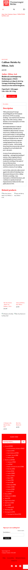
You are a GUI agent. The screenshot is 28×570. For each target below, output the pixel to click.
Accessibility (10, 558)
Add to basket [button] (8, 312)
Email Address (6, 532)
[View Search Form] (14, 9)
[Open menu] (3, 9)
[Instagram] (20, 566)
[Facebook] (12, 566)
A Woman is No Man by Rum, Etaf (7, 424)
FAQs (4, 558)
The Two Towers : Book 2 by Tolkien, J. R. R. (8, 304)
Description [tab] (5, 104)
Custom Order (14, 437)
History (5, 59)
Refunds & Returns (20, 558)
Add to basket (12, 96)
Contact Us (14, 560)
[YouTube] (16, 566)
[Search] (23, 441)
